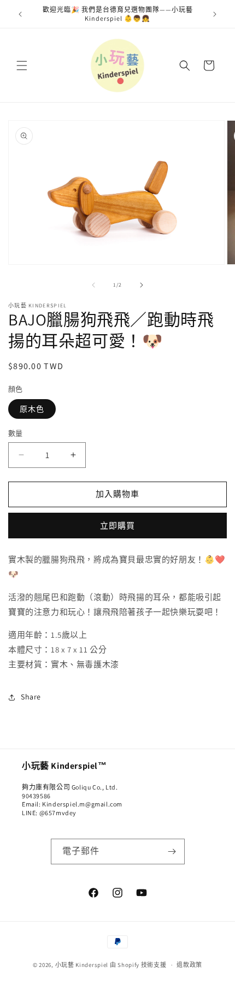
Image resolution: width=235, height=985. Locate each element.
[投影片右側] (142, 285)
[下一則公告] (215, 14)
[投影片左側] (93, 285)
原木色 (32, 409)
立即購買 (117, 525)
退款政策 (189, 965)
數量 (15, 433)
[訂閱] (172, 851)
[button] (22, 66)
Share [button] (31, 697)
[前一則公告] (20, 14)
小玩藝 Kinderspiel (82, 965)
